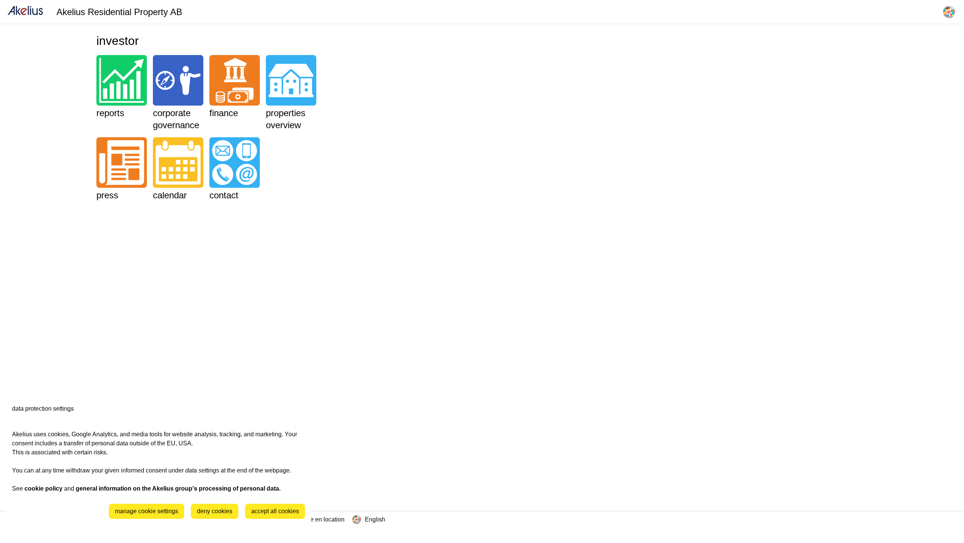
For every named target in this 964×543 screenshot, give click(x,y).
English (375, 519)
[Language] (949, 12)
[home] (25, 12)
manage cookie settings (146, 511)
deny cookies (214, 511)
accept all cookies (275, 511)
